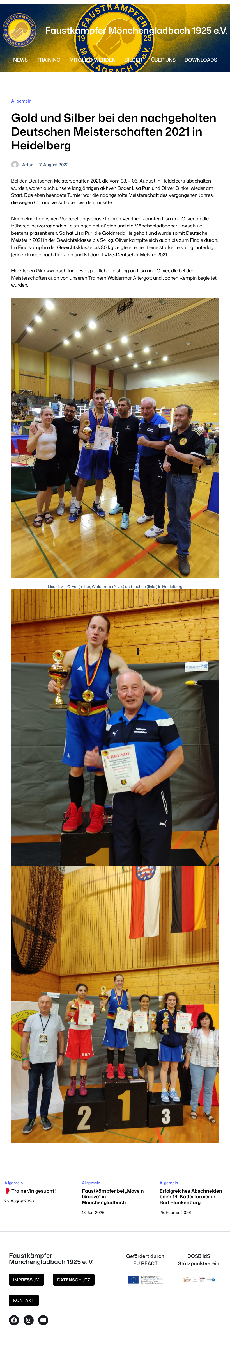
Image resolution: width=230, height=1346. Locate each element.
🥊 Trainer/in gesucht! (30, 1191)
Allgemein (21, 101)
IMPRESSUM (26, 1280)
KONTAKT (23, 1300)
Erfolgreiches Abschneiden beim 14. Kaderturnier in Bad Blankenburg (191, 1196)
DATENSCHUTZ (73, 1280)
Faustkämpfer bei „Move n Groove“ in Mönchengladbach (113, 1196)
